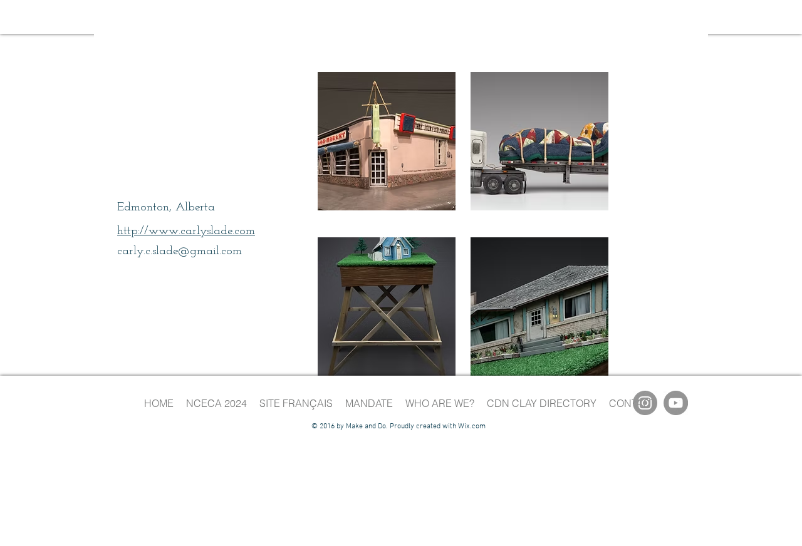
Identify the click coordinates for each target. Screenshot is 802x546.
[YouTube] (676, 403)
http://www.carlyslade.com (186, 231)
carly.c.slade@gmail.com (179, 251)
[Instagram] (645, 403)
